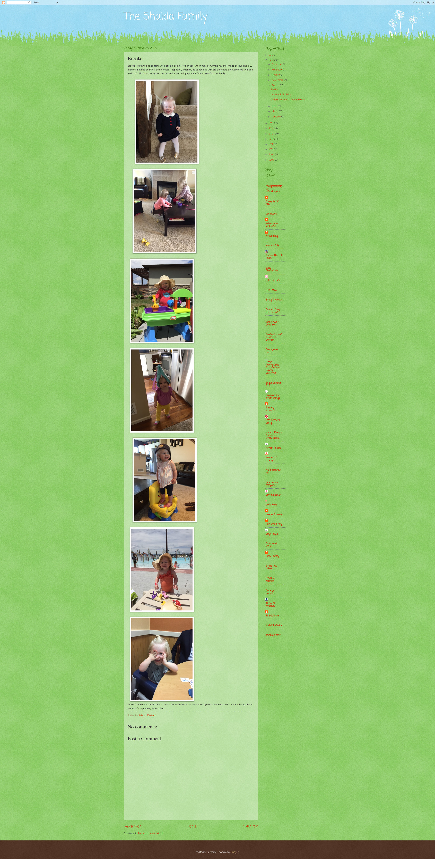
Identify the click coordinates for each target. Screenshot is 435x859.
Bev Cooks (271, 290)
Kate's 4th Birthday (281, 95)
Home (192, 826)
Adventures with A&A (272, 225)
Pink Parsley (272, 556)
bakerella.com (273, 280)
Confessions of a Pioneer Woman (274, 337)
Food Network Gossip (273, 421)
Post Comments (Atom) (150, 834)
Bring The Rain (274, 300)
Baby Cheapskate (272, 269)
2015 (271, 123)
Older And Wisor (271, 545)
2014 (271, 129)
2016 (271, 60)
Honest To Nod (273, 448)
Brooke (274, 90)
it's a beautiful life (273, 471)
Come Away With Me (272, 323)
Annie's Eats (272, 246)
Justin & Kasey (274, 514)
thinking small (273, 635)
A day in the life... (272, 203)
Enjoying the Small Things (273, 397)
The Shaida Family (165, 16)
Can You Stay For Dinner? (273, 311)
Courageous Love (272, 351)
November (277, 70)
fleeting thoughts (270, 409)
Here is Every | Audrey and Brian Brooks (274, 435)
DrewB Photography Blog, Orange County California (273, 367)
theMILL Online (274, 625)
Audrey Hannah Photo (274, 257)
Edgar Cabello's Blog (273, 384)
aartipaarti (271, 214)
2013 (271, 134)
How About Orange (271, 459)
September (278, 80)
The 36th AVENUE (270, 604)
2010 (271, 149)
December (277, 64)
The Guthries (272, 616)
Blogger (235, 852)
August (276, 85)
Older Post (250, 826)
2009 (272, 155)
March (275, 111)
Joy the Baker (273, 495)
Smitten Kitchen (270, 580)
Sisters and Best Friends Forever (288, 100)
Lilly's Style (272, 534)
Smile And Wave (271, 567)
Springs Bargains (270, 592)
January (276, 117)
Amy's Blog (272, 236)
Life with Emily (274, 524)
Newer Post (132, 826)
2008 (272, 160)
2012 (271, 139)
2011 (271, 144)
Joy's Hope (271, 505)
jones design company (272, 484)
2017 (271, 55)
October (276, 75)
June (275, 106)
